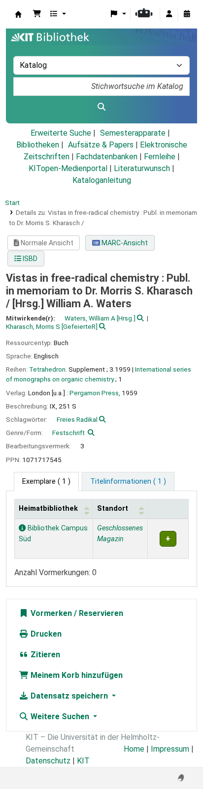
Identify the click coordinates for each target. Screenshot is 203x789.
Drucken (45, 634)
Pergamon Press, (94, 393)
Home (134, 749)
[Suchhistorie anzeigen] (186, 14)
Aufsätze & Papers (101, 144)
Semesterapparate (133, 133)
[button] (37, 14)
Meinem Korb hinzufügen (76, 675)
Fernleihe (159, 156)
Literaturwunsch (142, 168)
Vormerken (50, 613)
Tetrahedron (47, 369)
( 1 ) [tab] (46, 481)
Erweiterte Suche (61, 133)
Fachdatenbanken (106, 156)
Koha (18, 14)
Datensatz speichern (69, 696)
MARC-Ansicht (124, 243)
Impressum (170, 749)
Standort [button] (112, 508)
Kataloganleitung (101, 180)
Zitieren (44, 654)
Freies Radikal (77, 419)
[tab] (128, 482)
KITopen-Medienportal (68, 168)
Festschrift (68, 433)
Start (12, 202)
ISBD (29, 259)
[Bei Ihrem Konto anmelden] (169, 14)
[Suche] (101, 107)
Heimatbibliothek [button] (48, 508)
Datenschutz (48, 760)
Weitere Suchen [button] (60, 716)
